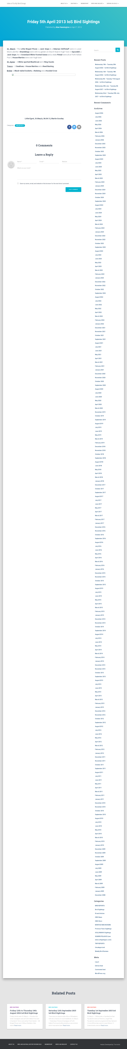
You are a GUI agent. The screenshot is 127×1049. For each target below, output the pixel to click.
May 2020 (98, 400)
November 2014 (100, 623)
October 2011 (99, 765)
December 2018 (100, 446)
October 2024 (99, 197)
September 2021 (100, 339)
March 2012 (99, 745)
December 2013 (100, 665)
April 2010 (98, 833)
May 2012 (98, 738)
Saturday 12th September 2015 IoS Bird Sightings (62, 1011)
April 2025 (98, 174)
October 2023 (99, 243)
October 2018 (99, 454)
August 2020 (99, 389)
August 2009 (99, 864)
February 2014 (99, 657)
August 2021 (99, 343)
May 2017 (98, 508)
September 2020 (100, 385)
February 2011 (99, 795)
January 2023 (99, 278)
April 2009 (98, 879)
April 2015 (98, 604)
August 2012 (99, 726)
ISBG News (98, 917)
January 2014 (99, 661)
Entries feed (99, 966)
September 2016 (100, 538)
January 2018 (99, 481)
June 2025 (98, 167)
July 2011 (98, 776)
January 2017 (99, 523)
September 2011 (100, 768)
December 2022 (100, 282)
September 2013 (100, 676)
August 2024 (99, 205)
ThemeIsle (117, 1044)
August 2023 (99, 251)
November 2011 (100, 761)
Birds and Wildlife (97, 3)
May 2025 (98, 170)
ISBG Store (98, 921)
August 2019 (99, 423)
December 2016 (100, 527)
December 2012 (100, 711)
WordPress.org (100, 973)
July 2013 (98, 684)
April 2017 (98, 511)
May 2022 (98, 308)
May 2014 (98, 646)
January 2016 (99, 569)
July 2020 (98, 393)
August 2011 (99, 772)
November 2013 (100, 669)
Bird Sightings (99, 909)
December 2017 (100, 485)
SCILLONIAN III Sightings (103, 932)
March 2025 (99, 178)
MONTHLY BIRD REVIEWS (103, 925)
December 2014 (100, 619)
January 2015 (99, 615)
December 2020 (100, 374)
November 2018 (100, 450)
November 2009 (100, 853)
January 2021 (99, 370)
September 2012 (100, 722)
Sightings (74, 3)
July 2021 (98, 347)
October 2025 (99, 151)
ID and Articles (99, 913)
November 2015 (100, 577)
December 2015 (100, 573)
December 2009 (100, 849)
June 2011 (98, 780)
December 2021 (100, 328)
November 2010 (100, 807)
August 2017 (99, 496)
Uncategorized (100, 947)
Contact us (73, 1044)
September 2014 (100, 630)
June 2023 (98, 259)
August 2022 (99, 297)
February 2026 (99, 136)
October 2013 (99, 672)
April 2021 (98, 358)
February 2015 (99, 611)
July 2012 (98, 730)
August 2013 (99, 680)
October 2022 (99, 289)
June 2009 (98, 872)
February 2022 (99, 320)
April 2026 (98, 128)
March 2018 (99, 477)
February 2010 (99, 841)
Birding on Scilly (112, 3)
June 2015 (98, 596)
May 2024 (98, 216)
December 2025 (100, 144)
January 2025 (99, 186)
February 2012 (99, 749)
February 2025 (99, 182)
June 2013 (98, 688)
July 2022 (98, 301)
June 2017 (98, 504)
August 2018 (99, 462)
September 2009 (100, 860)
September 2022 (100, 293)
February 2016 (99, 565)
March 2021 (99, 362)
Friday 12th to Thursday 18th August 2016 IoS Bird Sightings (24, 1011)
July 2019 (98, 427)
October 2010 (99, 811)
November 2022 (100, 285)
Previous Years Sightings (103, 929)
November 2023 (100, 239)
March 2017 (99, 515)
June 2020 (98, 397)
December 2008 (100, 895)
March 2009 (99, 883)
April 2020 (98, 404)
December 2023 (100, 236)
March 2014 (99, 653)
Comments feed (100, 969)
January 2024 (99, 232)
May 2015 (98, 600)
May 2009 (98, 876)
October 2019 (99, 416)
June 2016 (98, 550)
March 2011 (99, 791)
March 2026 (99, 132)
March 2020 (99, 408)
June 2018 (98, 465)
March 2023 (99, 270)
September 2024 (100, 201)
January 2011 (99, 799)
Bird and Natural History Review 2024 (29, 1044)
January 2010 (99, 845)
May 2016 (98, 554)
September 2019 (100, 420)
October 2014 (99, 626)
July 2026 (98, 117)
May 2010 (98, 830)
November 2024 (100, 193)
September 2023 (100, 247)
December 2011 (100, 757)
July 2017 (98, 500)
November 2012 (100, 715)
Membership (84, 3)
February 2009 (99, 887)
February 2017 (99, 519)
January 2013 (99, 707)
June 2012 (98, 734)
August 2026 (99, 113)
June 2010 (98, 826)
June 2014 (98, 642)
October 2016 (99, 535)
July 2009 (98, 868)
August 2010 (99, 818)
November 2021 (100, 331)
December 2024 (100, 189)
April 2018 (98, 473)
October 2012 (99, 718)
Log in (97, 962)
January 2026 (99, 140)
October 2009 (99, 857)
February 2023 (99, 274)
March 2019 (99, 439)
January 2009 (99, 891)
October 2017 (99, 489)
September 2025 (100, 155)
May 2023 (98, 262)
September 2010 (100, 814)
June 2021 (98, 350)
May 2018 (98, 469)
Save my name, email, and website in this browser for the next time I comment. (44, 183)
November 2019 (100, 412)
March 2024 (99, 224)
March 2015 (99, 607)
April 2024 (98, 220)
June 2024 (98, 213)
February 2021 (99, 366)
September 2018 (100, 458)
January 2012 (99, 753)
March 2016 (99, 561)
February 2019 (99, 443)
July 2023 (98, 255)
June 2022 (98, 305)
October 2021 (99, 335)
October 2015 (99, 581)
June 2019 (98, 431)
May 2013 (98, 692)
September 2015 (100, 584)
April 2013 (98, 696)
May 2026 (98, 124)
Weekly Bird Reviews (101, 951)
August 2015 (99, 588)
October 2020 (99, 381)
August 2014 (99, 634)
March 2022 (99, 316)
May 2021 (98, 354)
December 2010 (100, 803)
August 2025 (99, 159)
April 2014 (98, 650)
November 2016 (100, 531)
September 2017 (100, 492)
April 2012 (98, 742)
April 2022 (98, 312)
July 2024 (98, 209)
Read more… (18, 1025)
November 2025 (100, 147)
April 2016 (98, 557)
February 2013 (99, 703)
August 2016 (99, 542)
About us (64, 3)
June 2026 (98, 121)
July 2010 (98, 822)
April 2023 (98, 266)
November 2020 (100, 377)
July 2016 (98, 546)
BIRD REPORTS (20, 125)
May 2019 (98, 435)
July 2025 (98, 163)
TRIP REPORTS (99, 943)
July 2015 (98, 592)
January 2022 (99, 324)
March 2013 (99, 699)
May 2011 (98, 784)
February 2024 (99, 228)
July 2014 (98, 638)
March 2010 (99, 837)
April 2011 (98, 787)
